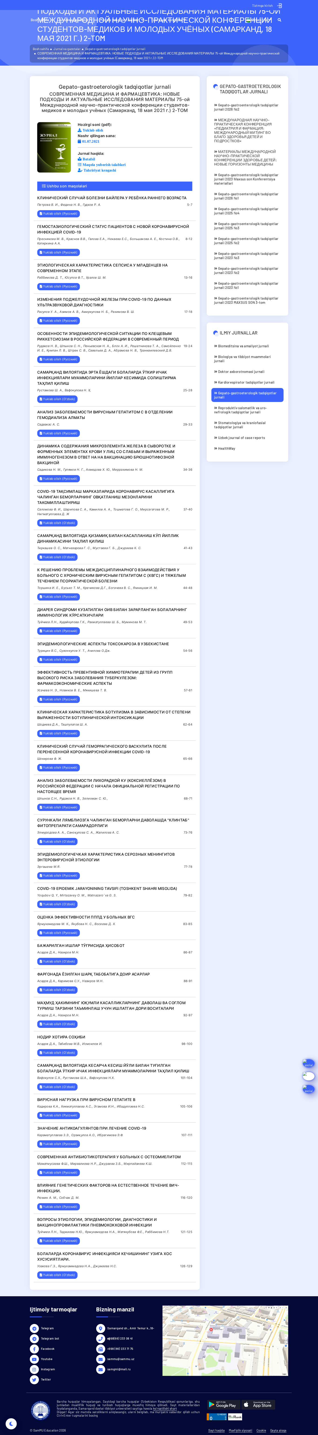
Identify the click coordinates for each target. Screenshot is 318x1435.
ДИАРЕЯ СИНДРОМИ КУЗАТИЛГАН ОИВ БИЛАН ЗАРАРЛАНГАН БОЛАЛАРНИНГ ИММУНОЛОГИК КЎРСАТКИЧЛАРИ (112, 612)
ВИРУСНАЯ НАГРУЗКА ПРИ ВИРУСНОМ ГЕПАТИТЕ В (86, 1099)
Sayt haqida (216, 1430)
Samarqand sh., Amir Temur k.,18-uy (130, 1328)
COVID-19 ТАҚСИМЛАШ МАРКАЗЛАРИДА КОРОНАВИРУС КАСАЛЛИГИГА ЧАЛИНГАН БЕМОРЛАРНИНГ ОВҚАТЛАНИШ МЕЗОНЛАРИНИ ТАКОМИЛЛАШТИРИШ (106, 497)
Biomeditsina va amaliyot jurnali (243, 346)
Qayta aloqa (278, 1430)
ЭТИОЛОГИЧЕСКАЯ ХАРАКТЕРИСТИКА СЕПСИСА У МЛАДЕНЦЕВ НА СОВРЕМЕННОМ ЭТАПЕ (102, 268)
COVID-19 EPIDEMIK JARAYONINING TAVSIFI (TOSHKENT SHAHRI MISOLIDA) (107, 888)
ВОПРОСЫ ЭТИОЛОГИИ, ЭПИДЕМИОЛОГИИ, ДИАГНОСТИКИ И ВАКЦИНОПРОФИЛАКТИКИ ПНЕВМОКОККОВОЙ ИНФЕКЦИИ (97, 1222)
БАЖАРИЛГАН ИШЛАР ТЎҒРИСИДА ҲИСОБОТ (81, 945)
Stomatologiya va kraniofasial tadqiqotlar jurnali (240, 425)
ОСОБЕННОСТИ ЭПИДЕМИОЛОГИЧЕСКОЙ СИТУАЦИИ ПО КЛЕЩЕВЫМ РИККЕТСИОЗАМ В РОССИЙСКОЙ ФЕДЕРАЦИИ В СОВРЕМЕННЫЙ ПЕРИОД (108, 336)
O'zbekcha (259, 20)
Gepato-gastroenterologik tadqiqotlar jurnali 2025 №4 (246, 211)
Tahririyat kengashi (166, 20)
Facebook (47, 1349)
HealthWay (226, 448)
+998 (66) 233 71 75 (120, 1349)
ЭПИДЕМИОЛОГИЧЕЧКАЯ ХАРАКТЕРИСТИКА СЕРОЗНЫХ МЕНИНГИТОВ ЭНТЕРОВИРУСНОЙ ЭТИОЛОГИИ (106, 857)
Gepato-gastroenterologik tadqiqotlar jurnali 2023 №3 (246, 255)
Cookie (261, 1430)
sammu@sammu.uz (120, 1359)
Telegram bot (50, 1338)
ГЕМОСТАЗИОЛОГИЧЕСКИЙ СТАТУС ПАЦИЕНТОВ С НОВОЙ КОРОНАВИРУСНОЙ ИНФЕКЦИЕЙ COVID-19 (113, 229)
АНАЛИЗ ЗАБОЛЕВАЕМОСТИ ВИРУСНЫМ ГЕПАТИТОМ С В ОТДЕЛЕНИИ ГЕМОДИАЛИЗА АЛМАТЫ (105, 415)
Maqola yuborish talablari (120, 20)
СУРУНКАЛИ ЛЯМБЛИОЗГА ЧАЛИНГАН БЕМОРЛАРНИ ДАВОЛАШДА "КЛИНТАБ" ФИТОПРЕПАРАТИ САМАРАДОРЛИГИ (113, 823)
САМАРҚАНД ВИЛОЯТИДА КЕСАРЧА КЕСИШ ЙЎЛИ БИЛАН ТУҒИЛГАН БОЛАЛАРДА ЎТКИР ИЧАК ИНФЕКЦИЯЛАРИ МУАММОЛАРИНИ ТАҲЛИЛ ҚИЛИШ (113, 1068)
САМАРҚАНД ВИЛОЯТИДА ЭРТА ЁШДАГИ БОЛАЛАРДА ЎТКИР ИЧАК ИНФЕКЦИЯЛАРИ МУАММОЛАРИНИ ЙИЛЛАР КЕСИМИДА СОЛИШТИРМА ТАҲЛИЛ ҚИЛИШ (106, 378)
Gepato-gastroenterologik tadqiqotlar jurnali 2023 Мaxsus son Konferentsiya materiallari (246, 179)
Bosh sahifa (40, 20)
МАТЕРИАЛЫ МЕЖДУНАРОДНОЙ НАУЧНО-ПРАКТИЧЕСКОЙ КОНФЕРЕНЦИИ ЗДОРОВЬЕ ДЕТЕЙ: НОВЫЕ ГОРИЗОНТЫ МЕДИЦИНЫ (245, 157)
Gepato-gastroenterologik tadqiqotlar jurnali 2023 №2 (246, 270)
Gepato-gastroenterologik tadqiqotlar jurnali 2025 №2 (246, 240)
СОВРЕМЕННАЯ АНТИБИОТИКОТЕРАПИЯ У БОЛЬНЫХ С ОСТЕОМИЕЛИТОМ (109, 1157)
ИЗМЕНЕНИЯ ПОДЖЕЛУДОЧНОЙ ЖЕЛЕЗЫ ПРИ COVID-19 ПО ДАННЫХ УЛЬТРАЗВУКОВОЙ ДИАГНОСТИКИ (104, 302)
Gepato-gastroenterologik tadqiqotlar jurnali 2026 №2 (246, 107)
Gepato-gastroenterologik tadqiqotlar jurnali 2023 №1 (246, 285)
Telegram (47, 1328)
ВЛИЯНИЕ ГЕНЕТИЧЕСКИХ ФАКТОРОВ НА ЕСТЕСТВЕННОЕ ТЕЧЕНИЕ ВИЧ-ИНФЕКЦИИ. (108, 1188)
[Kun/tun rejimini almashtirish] (11, 1423)
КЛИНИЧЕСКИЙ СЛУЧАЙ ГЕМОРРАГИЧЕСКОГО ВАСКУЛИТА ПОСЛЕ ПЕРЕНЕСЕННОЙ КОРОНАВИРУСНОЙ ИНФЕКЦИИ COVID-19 (102, 749)
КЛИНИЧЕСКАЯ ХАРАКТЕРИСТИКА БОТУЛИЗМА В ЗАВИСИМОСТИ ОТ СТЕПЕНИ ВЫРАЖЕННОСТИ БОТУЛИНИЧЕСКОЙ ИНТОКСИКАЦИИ (113, 715)
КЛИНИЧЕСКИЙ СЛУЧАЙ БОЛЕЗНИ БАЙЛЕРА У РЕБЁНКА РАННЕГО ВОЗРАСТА (111, 198)
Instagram (48, 1369)
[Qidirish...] (281, 20)
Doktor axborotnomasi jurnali (240, 371)
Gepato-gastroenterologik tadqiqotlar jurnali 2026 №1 (246, 196)
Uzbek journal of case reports (241, 438)
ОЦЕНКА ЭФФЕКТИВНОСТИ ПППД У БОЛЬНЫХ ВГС (86, 917)
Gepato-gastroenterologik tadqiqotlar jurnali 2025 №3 (246, 226)
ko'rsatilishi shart (165, 1408)
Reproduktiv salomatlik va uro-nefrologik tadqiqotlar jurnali (240, 410)
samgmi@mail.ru (119, 1369)
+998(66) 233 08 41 (120, 1338)
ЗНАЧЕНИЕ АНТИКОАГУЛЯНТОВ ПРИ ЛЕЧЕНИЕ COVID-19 (91, 1128)
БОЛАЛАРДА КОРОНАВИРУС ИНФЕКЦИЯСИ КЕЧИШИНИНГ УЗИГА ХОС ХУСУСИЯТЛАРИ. (104, 1256)
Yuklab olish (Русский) (59, 213)
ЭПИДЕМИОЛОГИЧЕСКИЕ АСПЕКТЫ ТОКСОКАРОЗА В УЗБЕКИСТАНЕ (103, 644)
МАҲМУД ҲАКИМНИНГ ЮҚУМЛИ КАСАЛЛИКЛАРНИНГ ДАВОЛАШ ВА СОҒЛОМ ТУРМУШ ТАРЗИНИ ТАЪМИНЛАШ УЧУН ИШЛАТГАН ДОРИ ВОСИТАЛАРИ (111, 1005)
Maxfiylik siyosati (240, 1430)
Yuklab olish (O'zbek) (58, 399)
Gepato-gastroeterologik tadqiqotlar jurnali (115, 49)
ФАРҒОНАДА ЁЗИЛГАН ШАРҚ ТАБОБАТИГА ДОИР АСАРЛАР (93, 974)
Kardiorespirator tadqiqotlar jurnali (245, 382)
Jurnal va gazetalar (73, 20)
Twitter (46, 1379)
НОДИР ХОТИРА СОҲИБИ (61, 1037)
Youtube (46, 1359)
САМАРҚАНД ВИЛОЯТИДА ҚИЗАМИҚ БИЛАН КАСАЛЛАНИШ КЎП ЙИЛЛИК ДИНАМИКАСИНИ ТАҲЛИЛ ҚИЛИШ (108, 538)
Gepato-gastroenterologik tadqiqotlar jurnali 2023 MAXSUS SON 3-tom (246, 300)
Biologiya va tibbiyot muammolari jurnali (242, 359)
